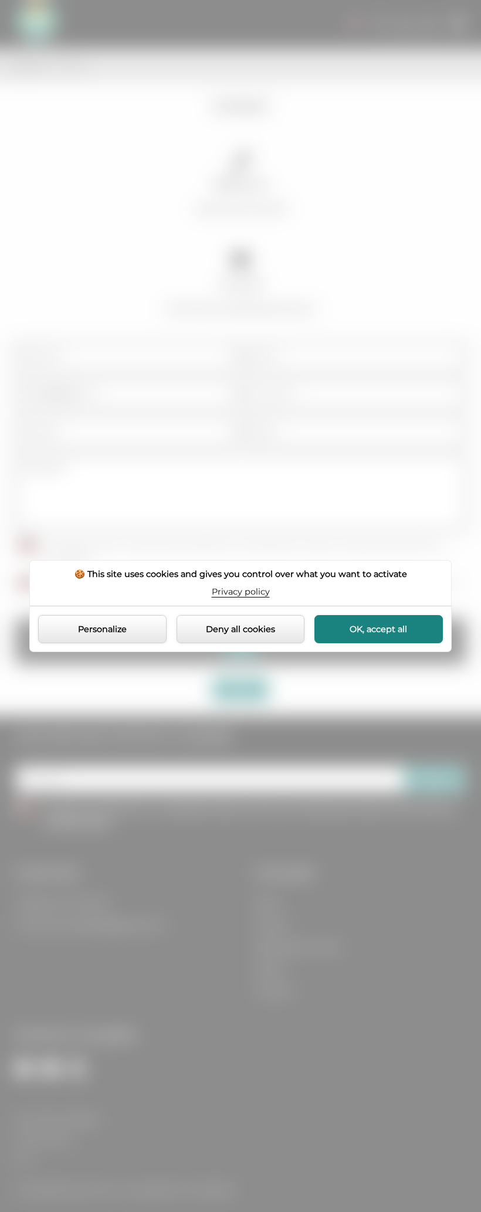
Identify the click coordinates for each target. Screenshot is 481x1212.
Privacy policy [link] (241, 592)
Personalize (102, 629)
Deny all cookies (240, 629)
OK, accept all (378, 629)
